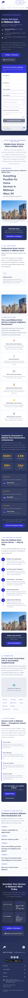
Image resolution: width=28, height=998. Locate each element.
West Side (15, 709)
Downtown (5, 699)
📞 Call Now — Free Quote (11, 55)
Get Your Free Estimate (14, 643)
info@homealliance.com (19, 952)
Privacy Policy (7, 986)
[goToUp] (23, 947)
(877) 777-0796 (8, 904)
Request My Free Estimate (14, 120)
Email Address (6, 95)
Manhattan (12, 706)
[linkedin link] (17, 957)
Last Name (6, 83)
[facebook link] (12, 957)
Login (19, 2)
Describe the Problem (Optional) (11, 110)
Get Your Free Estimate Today (14, 525)
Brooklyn (21, 699)
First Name (6, 75)
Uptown (21, 702)
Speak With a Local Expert (14, 236)
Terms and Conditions (9, 985)
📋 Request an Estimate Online (13, 933)
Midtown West (13, 702)
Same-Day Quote (9, 798)
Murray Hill (5, 706)
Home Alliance (3, 7)
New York (5, 702)
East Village (13, 699)
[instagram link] (14, 957)
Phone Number (6, 89)
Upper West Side (6, 709)
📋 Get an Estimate (8, 59)
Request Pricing (9, 793)
